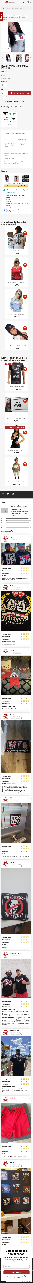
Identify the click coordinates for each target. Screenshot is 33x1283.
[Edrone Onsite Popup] (16, 641)
